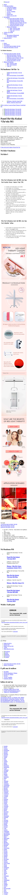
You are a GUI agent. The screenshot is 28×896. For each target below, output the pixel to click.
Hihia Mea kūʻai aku (9, 649)
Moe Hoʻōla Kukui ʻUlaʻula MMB (15, 93)
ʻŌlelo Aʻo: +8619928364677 (11, 692)
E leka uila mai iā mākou (7, 147)
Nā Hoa (9, 13)
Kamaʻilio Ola (16, 147)
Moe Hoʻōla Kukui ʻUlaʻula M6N (15, 75)
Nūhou (5, 33)
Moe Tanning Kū (15, 700)
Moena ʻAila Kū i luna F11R (14, 102)
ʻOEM (5, 647)
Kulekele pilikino (8, 678)
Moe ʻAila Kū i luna (15, 28)
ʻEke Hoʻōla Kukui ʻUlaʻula (17, 24)
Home (5, 4)
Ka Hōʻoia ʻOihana (11, 8)
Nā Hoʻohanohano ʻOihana (10, 673)
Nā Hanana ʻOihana (12, 36)
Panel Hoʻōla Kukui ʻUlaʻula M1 (15, 87)
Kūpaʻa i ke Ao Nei (11, 15)
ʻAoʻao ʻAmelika (11, 11)
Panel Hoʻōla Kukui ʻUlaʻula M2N (13, 558)
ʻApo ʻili (12, 31)
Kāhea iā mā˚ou (8, 38)
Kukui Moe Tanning (14, 699)
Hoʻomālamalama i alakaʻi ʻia (8, 701)
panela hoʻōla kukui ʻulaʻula (7, 527)
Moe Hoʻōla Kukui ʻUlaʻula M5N (15, 98)
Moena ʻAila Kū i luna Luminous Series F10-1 (14, 567)
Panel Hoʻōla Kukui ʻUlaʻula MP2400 (13, 591)
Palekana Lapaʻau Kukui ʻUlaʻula (18, 22)
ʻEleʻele (22, 700)
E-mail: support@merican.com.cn (12, 690)
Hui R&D (9, 10)
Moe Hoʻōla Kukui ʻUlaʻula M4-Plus (13, 576)
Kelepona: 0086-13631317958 (11, 689)
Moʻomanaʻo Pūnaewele (13, 35)
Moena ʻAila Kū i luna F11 (15, 583)
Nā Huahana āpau (20, 701)
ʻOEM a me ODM (8, 32)
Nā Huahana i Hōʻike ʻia (7, 697)
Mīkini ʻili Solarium (11, 27)
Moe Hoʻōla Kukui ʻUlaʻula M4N (13, 600)
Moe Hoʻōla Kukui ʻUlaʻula (17, 20)
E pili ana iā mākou (8, 6)
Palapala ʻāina (16, 697)
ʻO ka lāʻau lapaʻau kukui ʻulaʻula (15, 18)
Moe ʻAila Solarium (15, 29)
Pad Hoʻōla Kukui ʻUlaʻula (16, 25)
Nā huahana (7, 17)
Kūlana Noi (10, 14)
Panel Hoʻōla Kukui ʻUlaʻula (17, 21)
